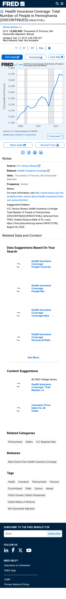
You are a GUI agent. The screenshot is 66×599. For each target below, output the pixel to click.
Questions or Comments (17, 565)
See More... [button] (34, 357)
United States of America (21, 501)
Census (39, 488)
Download (34, 57)
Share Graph (16, 145)
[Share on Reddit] (35, 152)
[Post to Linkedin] (41, 152)
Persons (54, 481)
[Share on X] (23, 152)
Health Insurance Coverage (32, 170)
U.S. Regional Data (46, 441)
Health (11, 481)
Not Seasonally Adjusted (21, 508)
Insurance (23, 481)
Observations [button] (11, 27)
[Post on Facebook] (29, 152)
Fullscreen (54, 136)
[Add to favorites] (2, 11)
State (28, 488)
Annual (49, 488)
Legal (7, 579)
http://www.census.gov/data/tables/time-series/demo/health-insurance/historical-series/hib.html (35, 196)
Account (48, 145)
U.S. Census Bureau (27, 165)
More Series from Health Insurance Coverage (32, 461)
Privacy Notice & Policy (16, 584)
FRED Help (10, 570)
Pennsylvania (15, 441)
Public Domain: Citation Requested (26, 495)
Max (41, 48)
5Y (24, 48)
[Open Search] (57, 4)
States (29, 441)
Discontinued (15, 488)
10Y (32, 48)
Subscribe (54, 533)
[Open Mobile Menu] (61, 4)
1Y (16, 48)
